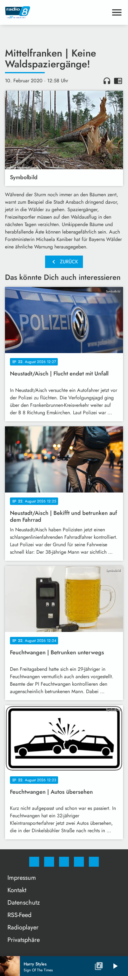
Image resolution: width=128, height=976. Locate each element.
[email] (94, 862)
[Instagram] (49, 862)
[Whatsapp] (64, 862)
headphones (107, 80)
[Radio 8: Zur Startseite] (56, 12)
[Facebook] (34, 862)
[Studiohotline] (79, 862)
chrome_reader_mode (118, 80)
